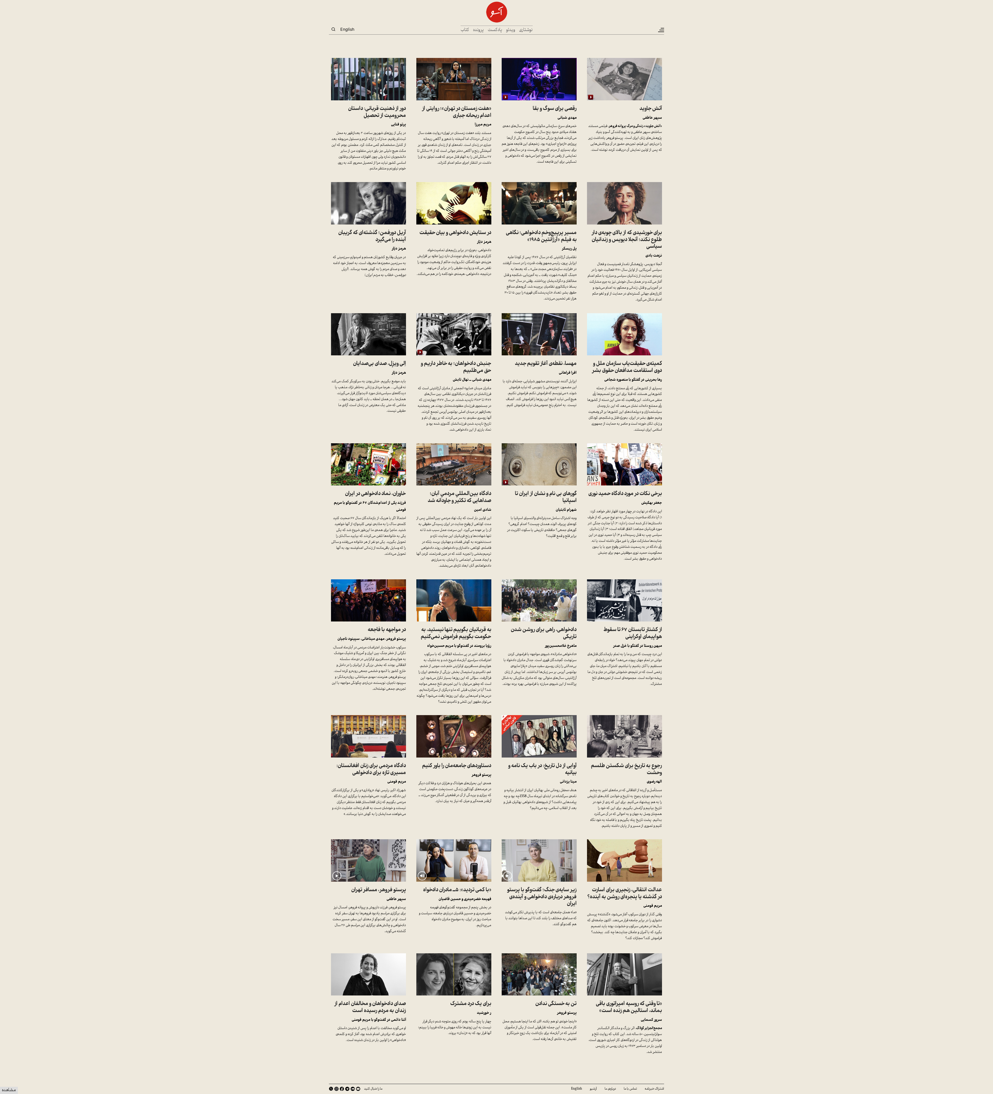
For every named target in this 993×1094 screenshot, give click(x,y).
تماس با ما (630, 1088)
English (347, 29)
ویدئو (510, 30)
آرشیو (593, 1088)
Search (333, 29)
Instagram (336, 1089)
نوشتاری (526, 30)
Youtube (358, 1089)
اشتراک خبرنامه (654, 1088)
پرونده (478, 30)
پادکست (495, 30)
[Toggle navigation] (660, 30)
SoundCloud (353, 1089)
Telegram (347, 1089)
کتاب (465, 30)
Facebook (342, 1089)
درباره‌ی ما (610, 1088)
